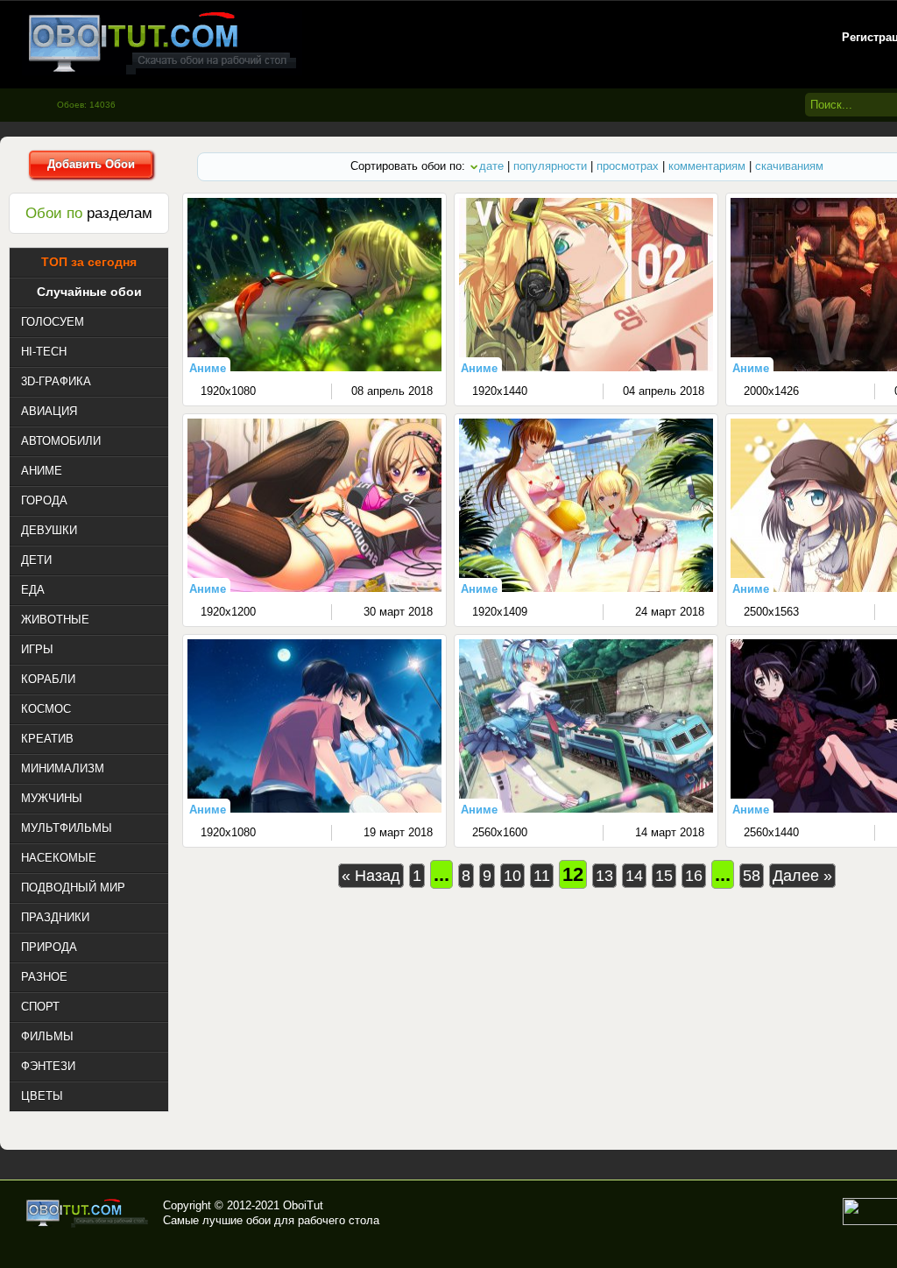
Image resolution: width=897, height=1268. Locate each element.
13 (604, 875)
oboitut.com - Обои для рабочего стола (162, 42)
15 (664, 875)
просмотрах (628, 166)
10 (512, 875)
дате (491, 166)
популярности (550, 166)
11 (541, 875)
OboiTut (303, 1205)
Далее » (802, 875)
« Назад (371, 875)
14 (634, 875)
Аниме (207, 368)
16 (694, 875)
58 (751, 875)
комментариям (706, 166)
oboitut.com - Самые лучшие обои (88, 1213)
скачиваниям (789, 166)
